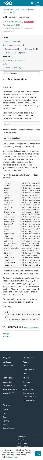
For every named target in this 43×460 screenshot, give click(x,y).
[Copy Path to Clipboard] (14, 12)
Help (24, 373)
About (26, 378)
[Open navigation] (38, 3)
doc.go (6, 334)
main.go (6, 336)
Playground (27, 362)
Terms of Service (22, 440)
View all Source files (31, 328)
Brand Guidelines (29, 397)
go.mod (12, 41)
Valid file (11, 41)
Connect (7, 405)
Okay (38, 453)
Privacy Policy (22, 443)
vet (10, 12)
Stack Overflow (28, 369)
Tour (24, 366)
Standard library (27, 10)
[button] (4, 41)
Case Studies (8, 366)
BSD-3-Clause (14, 28)
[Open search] (32, 3)
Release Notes (28, 393)
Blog (24, 386)
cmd (4, 12)
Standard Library (9, 382)
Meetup (5, 424)
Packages (7, 378)
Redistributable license (13, 45)
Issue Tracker (28, 389)
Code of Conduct (29, 400)
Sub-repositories (9, 386)
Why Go (6, 357)
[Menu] (21, 73)
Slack (5, 417)
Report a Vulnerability (13, 68)
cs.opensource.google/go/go (13, 60)
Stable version (30, 49)
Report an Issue (22, 447)
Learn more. (13, 457)
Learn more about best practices (15, 53)
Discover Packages (10, 10)
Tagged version (11, 49)
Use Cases (7, 362)
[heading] (10, 3)
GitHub (5, 413)
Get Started (28, 357)
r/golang (6, 421)
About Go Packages (10, 389)
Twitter (5, 410)
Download (26, 382)
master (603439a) (13, 22)
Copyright (22, 436)
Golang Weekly (8, 428)
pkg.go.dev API (8, 393)
